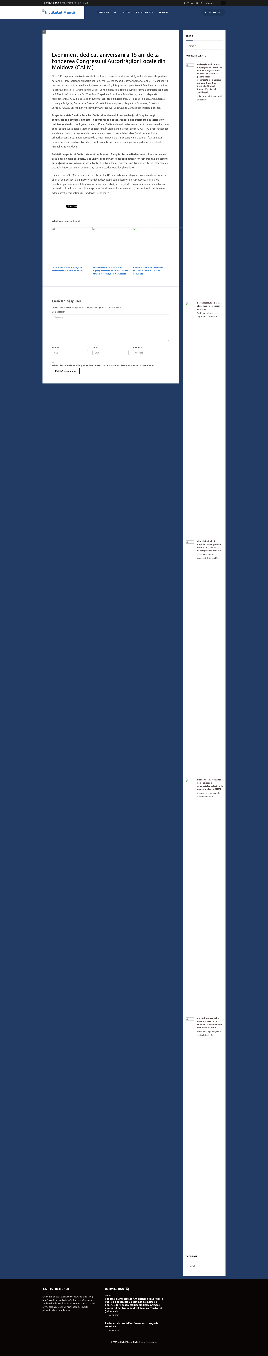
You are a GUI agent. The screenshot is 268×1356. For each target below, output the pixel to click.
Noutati (83, 38)
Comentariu (58, 312)
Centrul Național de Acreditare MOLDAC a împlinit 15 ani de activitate (148, 271)
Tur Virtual (188, 3)
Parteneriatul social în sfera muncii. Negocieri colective (209, 306)
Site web (137, 348)
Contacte (210, 3)
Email (96, 348)
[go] (219, 46)
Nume (55, 348)
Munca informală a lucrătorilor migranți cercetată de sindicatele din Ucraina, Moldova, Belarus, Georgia (110, 271)
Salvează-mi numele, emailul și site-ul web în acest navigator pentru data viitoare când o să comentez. (103, 365)
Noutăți (199, 3)
